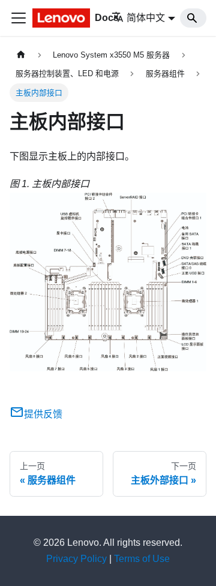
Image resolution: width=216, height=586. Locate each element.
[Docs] (56, 18)
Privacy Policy (76, 559)
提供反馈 (43, 414)
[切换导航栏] (19, 18)
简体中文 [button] (146, 18)
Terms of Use (142, 559)
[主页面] (21, 55)
